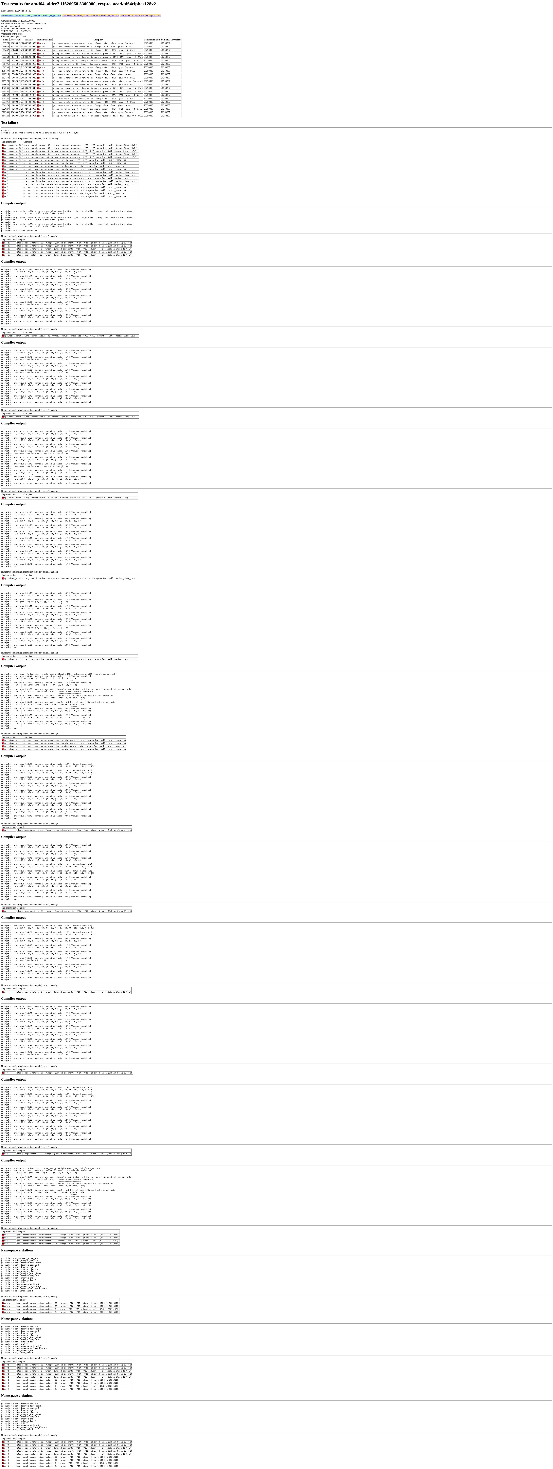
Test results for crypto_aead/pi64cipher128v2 (140, 15)
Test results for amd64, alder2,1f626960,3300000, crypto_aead (90, 15)
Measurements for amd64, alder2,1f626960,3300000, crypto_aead (31, 15)
